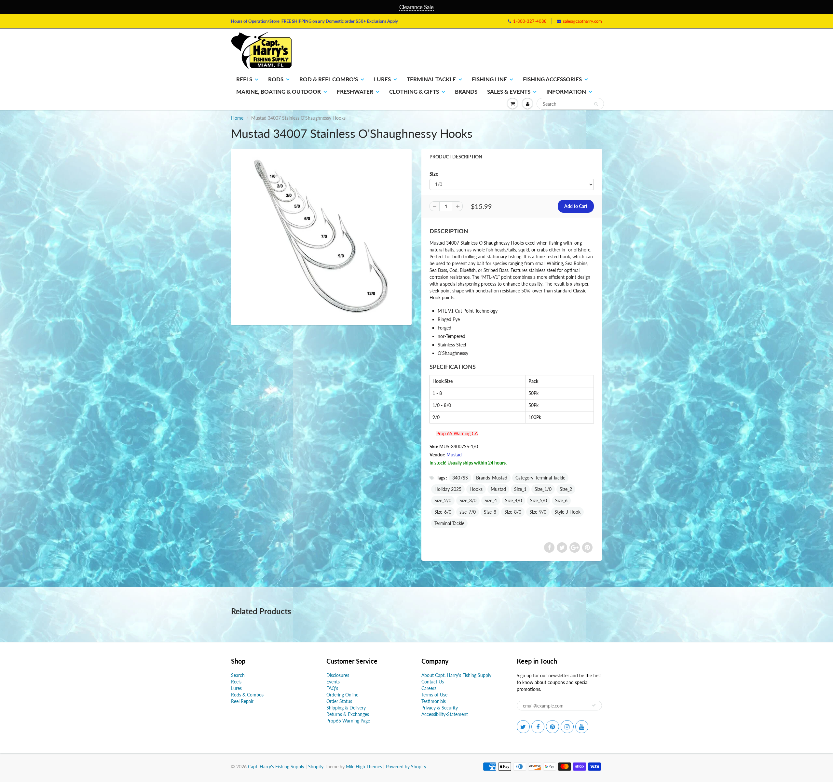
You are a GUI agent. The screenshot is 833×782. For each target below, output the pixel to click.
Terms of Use (434, 694)
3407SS (460, 477)
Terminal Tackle (431, 79)
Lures (382, 79)
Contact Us (432, 681)
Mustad (454, 454)
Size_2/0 (442, 500)
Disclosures (337, 675)
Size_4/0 (513, 500)
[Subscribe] (594, 705)
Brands (466, 91)
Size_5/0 (538, 500)
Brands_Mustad (491, 477)
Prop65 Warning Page (348, 720)
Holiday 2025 (447, 489)
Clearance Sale (416, 7)
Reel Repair (242, 701)
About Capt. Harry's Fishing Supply (456, 675)
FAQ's (332, 688)
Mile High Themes (364, 766)
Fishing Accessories (552, 79)
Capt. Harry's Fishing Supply (276, 766)
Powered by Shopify (406, 766)
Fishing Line (489, 79)
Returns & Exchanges (347, 714)
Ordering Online (342, 694)
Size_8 (490, 512)
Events (333, 681)
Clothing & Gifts (414, 91)
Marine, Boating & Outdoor (278, 91)
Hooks (476, 489)
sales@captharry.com (582, 21)
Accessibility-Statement (444, 714)
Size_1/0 (543, 489)
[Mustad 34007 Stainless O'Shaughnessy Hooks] (321, 236)
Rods (275, 79)
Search (238, 675)
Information (566, 91)
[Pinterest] (552, 726)
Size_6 (561, 500)
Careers (428, 688)
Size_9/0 (537, 512)
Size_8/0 (512, 512)
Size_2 (566, 489)
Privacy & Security (439, 707)
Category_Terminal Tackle (540, 477)
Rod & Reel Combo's (328, 79)
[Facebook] (537, 726)
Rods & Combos (247, 694)
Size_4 (491, 500)
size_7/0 (467, 512)
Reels (244, 79)
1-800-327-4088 (530, 21)
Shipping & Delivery (346, 707)
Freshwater (355, 91)
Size (434, 174)
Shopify (315, 766)
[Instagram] (567, 726)
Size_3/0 (467, 500)
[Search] (596, 104)
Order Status (339, 701)
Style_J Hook (567, 512)
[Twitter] (523, 726)
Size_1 (520, 489)
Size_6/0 (442, 512)
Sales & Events (508, 91)
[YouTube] (581, 726)
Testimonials (433, 701)
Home (237, 118)
